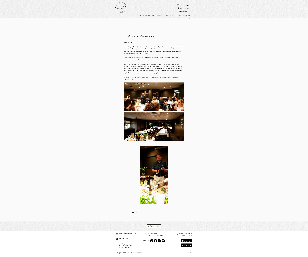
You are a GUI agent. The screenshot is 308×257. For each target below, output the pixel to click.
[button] (151, 15)
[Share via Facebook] (125, 212)
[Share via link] (137, 212)
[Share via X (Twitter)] (129, 212)
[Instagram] (151, 240)
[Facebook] (155, 240)
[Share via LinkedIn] (133, 212)
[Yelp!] (159, 240)
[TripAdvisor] (163, 240)
